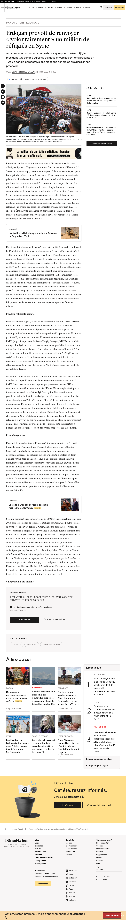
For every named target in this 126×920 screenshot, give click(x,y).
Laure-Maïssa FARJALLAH (23, 72)
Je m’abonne (68, 805)
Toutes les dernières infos (102, 143)
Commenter (24, 619)
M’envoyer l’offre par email (99, 805)
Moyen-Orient (15, 22)
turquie (16, 645)
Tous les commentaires (54, 619)
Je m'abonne (112, 915)
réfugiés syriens (52, 645)
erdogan (31, 645)
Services (38, 855)
